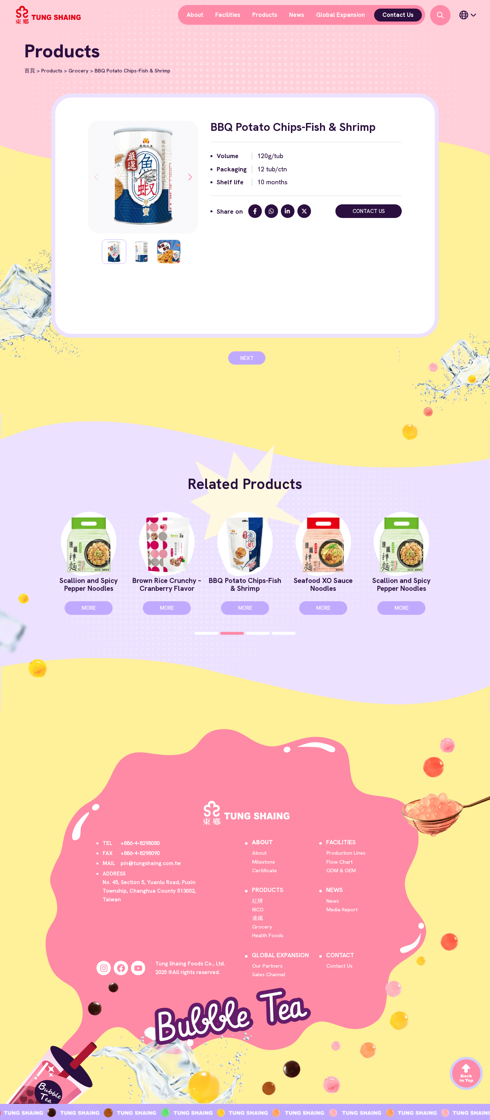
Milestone (263, 861)
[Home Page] (47, 14)
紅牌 (257, 900)
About (195, 15)
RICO (258, 909)
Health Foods (267, 935)
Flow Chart (339, 861)
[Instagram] (103, 968)
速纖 (257, 918)
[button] (96, 177)
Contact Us (398, 15)
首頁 (29, 70)
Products (264, 15)
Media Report (342, 909)
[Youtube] (138, 968)
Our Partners (267, 965)
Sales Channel (269, 974)
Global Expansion (340, 15)
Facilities (227, 15)
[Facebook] (121, 968)
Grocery (79, 70)
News (296, 15)
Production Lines (346, 852)
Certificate (264, 870)
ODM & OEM (341, 870)
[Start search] (440, 15)
